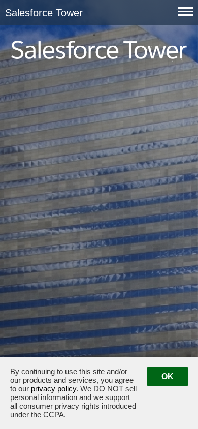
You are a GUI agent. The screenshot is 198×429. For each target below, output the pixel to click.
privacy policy (53, 388)
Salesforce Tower (12, 9)
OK (167, 376)
